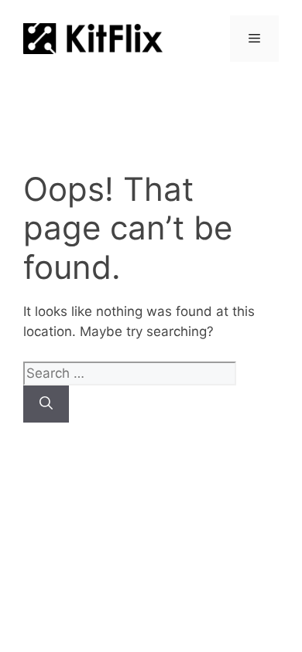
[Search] (46, 404)
